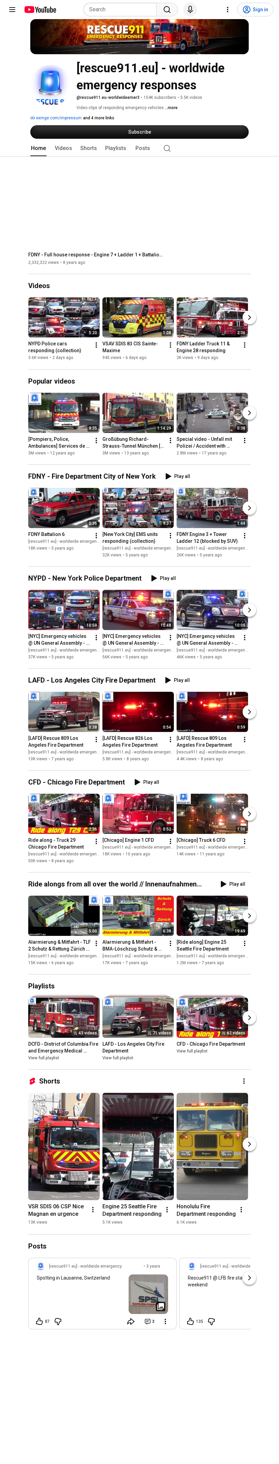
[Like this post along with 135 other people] (190, 1321)
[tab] (38, 148)
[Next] (249, 318)
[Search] (167, 9)
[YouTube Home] (40, 9)
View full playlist (43, 1058)
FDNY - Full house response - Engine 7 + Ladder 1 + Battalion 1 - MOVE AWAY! (96, 254)
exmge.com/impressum (58, 118)
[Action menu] (165, 1321)
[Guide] (12, 9)
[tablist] (139, 148)
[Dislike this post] (57, 1321)
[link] (102, 1295)
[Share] (131, 1321)
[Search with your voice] (190, 9)
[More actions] (96, 345)
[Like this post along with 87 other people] (39, 1321)
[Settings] (228, 9)
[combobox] (122, 9)
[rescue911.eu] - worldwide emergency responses (75, 541)
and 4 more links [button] (98, 118)
